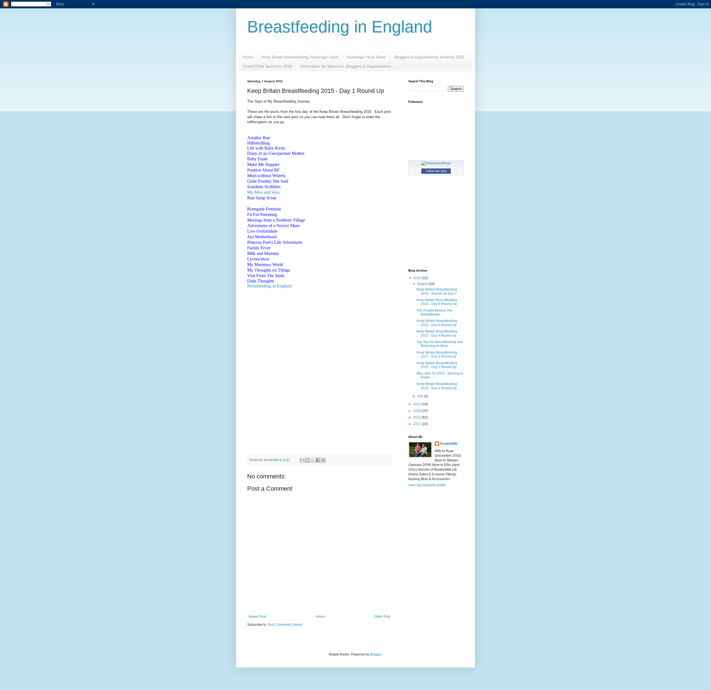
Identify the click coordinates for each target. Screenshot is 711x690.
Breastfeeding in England (339, 27)
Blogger (376, 654)
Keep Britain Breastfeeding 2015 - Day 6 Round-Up (437, 302)
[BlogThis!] (307, 460)
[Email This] (302, 460)
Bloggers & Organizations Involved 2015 (429, 57)
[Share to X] (313, 460)
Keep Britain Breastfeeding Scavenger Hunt (300, 57)
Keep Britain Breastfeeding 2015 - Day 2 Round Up (437, 365)
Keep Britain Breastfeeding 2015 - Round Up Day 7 (437, 291)
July (420, 396)
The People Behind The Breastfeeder (434, 312)
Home (248, 57)
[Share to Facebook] (318, 460)
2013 (417, 411)
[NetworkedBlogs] (436, 163)
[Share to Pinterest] (323, 460)
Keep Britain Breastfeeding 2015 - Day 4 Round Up (437, 333)
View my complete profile (427, 485)
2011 (417, 424)
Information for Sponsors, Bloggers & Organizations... (347, 66)
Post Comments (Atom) (285, 625)
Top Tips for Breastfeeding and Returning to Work (440, 344)
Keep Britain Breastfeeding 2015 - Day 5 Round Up (437, 323)
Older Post (382, 617)
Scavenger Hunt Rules (366, 57)
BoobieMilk (449, 444)
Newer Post (257, 617)
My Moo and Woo (263, 192)
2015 (417, 278)
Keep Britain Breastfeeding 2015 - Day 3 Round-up (437, 354)
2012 (417, 417)
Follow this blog (436, 171)
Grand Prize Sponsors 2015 (267, 66)
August (423, 284)
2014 (417, 404)
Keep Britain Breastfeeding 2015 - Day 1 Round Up (437, 386)
